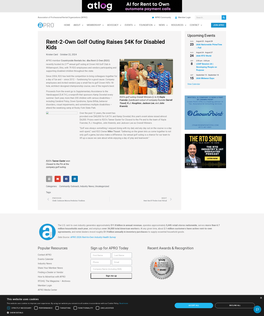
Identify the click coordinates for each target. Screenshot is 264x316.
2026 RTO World (203, 55)
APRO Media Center (47, 290)
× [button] (261, 298)
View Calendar (193, 84)
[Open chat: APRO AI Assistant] (257, 309)
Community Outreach (69, 186)
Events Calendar (45, 259)
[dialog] (132, 305)
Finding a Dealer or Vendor (50, 272)
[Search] (224, 17)
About (77, 25)
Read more (123, 303)
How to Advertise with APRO (51, 276)
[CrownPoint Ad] (205, 112)
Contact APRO (44, 254)
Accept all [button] (194, 305)
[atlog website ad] (132, 6)
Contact (194, 25)
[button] (49, 179)
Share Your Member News (50, 268)
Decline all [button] (234, 305)
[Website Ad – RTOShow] (205, 150)
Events (129, 25)
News (162, 25)
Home (67, 25)
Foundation (145, 25)
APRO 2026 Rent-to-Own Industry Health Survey (93, 237)
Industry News (87, 186)
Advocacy (112, 25)
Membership (94, 25)
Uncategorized (102, 186)
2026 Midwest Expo (205, 78)
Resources (177, 25)
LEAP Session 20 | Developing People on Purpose (206, 66)
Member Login (45, 285)
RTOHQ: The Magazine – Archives (54, 281)
